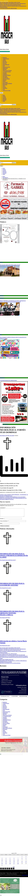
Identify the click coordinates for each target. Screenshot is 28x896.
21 (17, 861)
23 (26, 861)
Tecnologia (5, 88)
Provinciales (5, 82)
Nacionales (5, 76)
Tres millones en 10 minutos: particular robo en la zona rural (12, 654)
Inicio (4, 95)
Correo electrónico (4, 521)
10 (2, 860)
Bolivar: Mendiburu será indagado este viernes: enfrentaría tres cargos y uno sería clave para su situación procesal (13, 4)
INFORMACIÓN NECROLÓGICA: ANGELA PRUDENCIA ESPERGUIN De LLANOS (14, 555)
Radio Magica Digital (4, 49)
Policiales (5, 79)
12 (10, 860)
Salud (4, 85)
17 (2, 861)
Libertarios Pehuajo (7, 75)
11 (6, 860)
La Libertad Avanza (7, 71)
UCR (4, 89)
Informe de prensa (6, 67)
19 (10, 861)
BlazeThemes (25, 875)
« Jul (13, 866)
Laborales (5, 72)
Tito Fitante (2, 435)
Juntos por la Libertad (7, 70)
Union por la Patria (6, 90)
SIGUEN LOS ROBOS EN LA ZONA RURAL (10, 663)
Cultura (4, 59)
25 (6, 863)
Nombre (2, 518)
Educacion (5, 62)
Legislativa (5, 74)
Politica (4, 81)
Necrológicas (5, 77)
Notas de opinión (6, 78)
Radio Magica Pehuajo (7, 83)
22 (22, 861)
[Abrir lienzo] (0, 55)
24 (2, 863)
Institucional (5, 68)
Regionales (5, 84)
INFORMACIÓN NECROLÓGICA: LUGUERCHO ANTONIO (12, 584)
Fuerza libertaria (6, 64)
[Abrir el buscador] (0, 103)
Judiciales (5, 69)
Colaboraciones (6, 58)
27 (14, 863)
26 (10, 863)
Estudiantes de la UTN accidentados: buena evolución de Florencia (14, 656)
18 (6, 861)
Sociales (4, 87)
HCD (4, 65)
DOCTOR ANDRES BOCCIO (6, 659)
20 (14, 861)
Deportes (4, 61)
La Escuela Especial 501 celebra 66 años (8, 8)
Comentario (3, 507)
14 (17, 860)
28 (17, 863)
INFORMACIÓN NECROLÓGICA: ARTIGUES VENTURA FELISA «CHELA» (12, 613)
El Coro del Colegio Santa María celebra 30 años (10, 2)
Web (1, 523)
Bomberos (5, 57)
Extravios (5, 63)
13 (14, 860)
